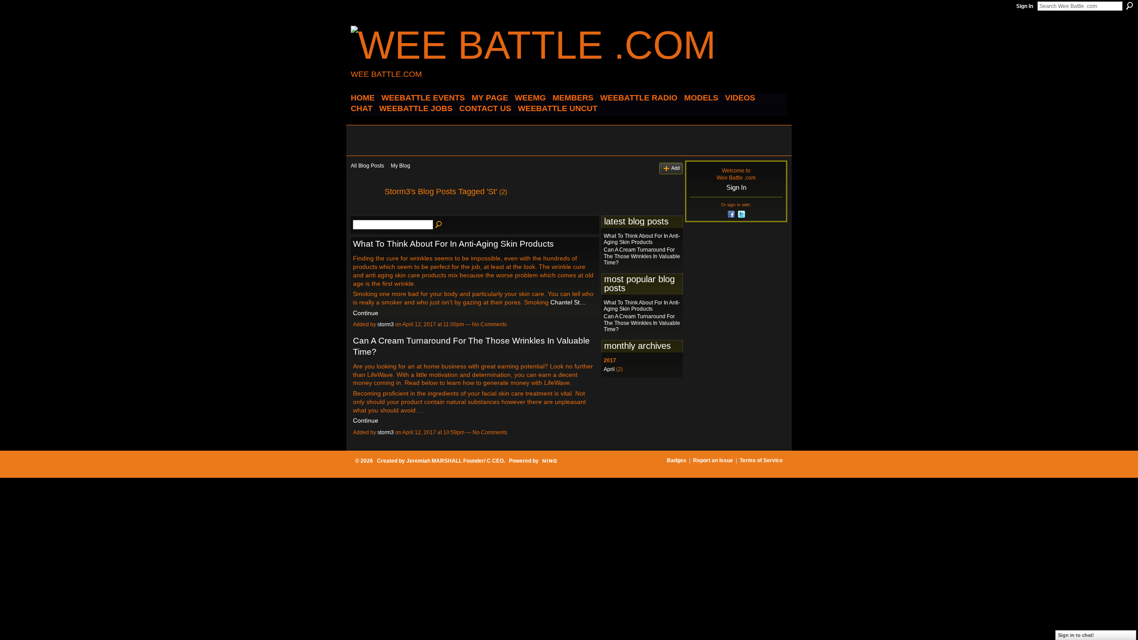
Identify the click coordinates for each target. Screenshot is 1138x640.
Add (675, 168)
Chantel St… (568, 302)
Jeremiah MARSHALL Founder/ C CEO (455, 461)
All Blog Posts (367, 166)
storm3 (385, 324)
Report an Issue (713, 460)
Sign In (1024, 6)
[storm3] (365, 211)
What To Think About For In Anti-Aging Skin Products (453, 243)
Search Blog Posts (439, 225)
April (609, 369)
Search (1129, 6)
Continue (365, 312)
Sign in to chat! (1076, 635)
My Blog (400, 166)
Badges (676, 460)
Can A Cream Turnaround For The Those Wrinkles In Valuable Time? (642, 256)
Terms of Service (761, 460)
